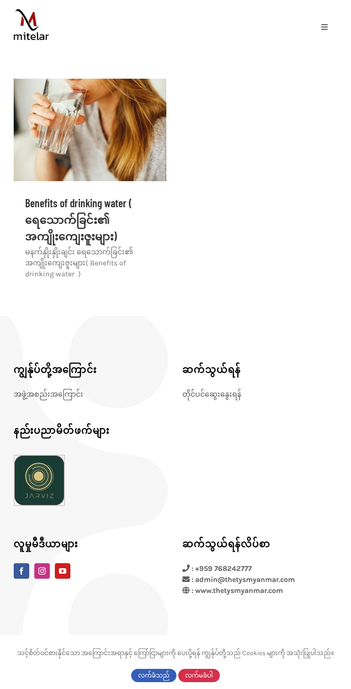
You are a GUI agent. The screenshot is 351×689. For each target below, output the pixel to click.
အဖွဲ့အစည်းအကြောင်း (48, 394)
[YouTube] (62, 571)
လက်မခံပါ (199, 675)
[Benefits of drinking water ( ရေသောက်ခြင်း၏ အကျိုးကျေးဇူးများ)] (90, 130)
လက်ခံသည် (154, 675)
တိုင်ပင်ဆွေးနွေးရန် (211, 394)
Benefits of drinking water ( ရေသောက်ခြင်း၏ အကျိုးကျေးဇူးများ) (78, 219)
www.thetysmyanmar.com (239, 590)
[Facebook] (21, 571)
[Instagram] (42, 571)
